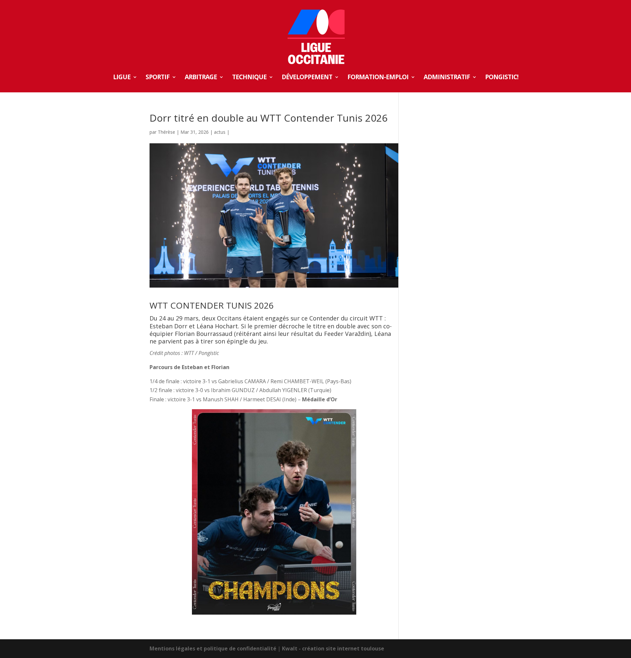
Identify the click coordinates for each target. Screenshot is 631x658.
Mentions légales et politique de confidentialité (213, 648)
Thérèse (166, 132)
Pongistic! (501, 78)
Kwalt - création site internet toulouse (333, 648)
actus (219, 132)
